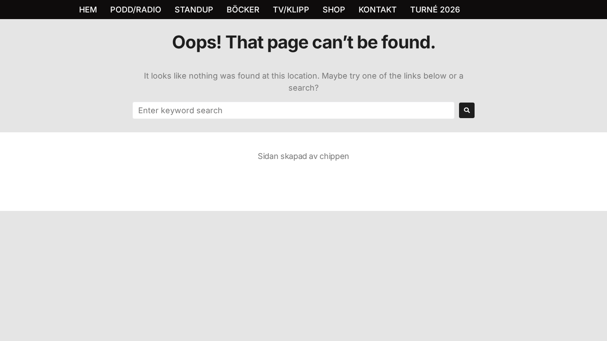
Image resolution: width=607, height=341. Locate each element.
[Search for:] (293, 110)
